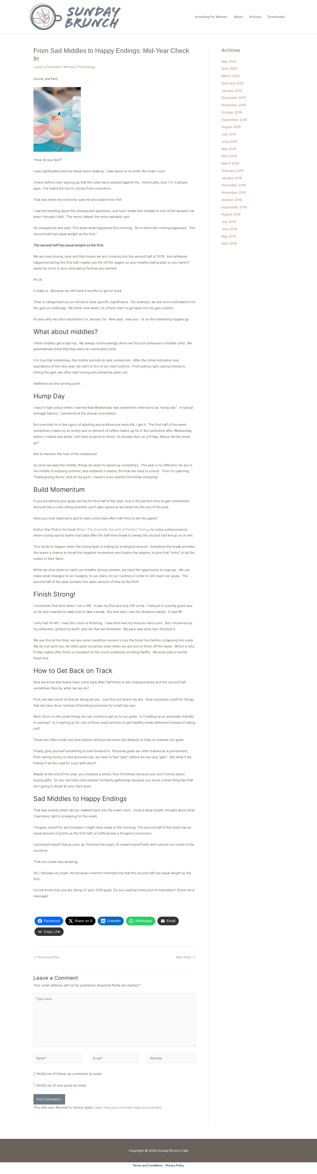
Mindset (70, 67)
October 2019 (231, 112)
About (238, 17)
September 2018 (234, 207)
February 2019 (232, 171)
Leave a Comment (47, 67)
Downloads (276, 17)
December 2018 (233, 185)
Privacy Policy (174, 1165)
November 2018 (233, 192)
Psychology (86, 67)
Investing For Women (211, 17)
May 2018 (228, 236)
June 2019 (229, 141)
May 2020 (228, 61)
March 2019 (230, 163)
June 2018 (229, 229)
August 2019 (230, 127)
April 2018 (229, 243)
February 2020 (232, 83)
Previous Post (46, 957)
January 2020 (231, 91)
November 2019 (233, 105)
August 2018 (230, 214)
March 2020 (230, 76)
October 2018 (231, 200)
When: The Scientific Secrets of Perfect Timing (113, 529)
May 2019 (228, 149)
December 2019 (233, 98)
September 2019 (234, 120)
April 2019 (229, 156)
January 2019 (231, 178)
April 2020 (229, 68)
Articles (255, 17)
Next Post (185, 957)
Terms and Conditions (148, 1165)
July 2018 (228, 222)
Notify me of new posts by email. (62, 1085)
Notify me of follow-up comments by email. (69, 1074)
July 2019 (228, 134)
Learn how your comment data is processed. (128, 1107)
